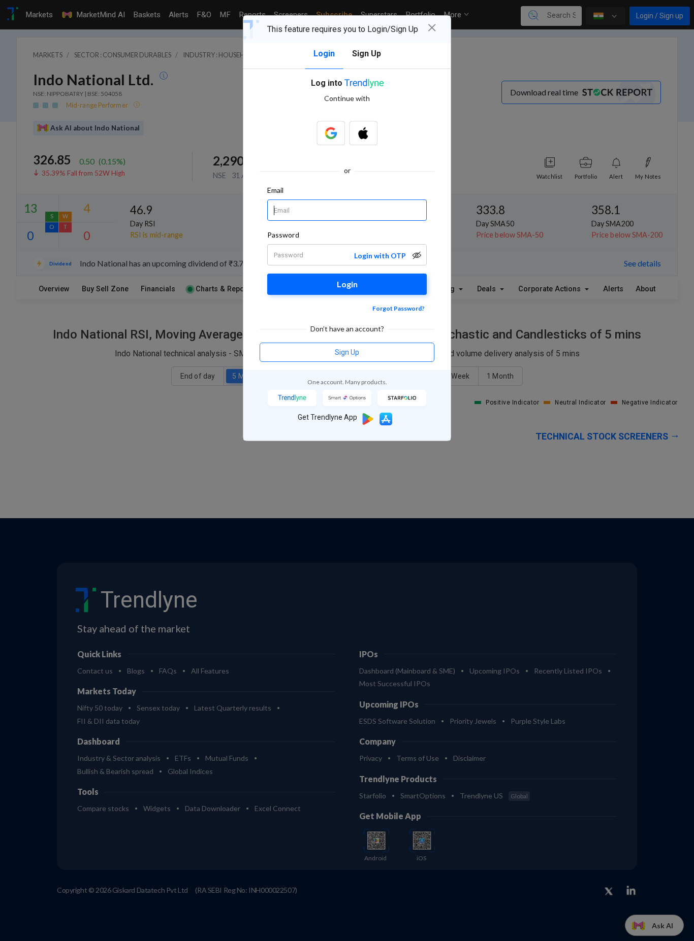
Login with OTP (380, 255)
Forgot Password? (398, 308)
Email (275, 190)
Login (347, 284)
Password (283, 234)
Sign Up (347, 352)
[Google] (331, 133)
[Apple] (363, 133)
